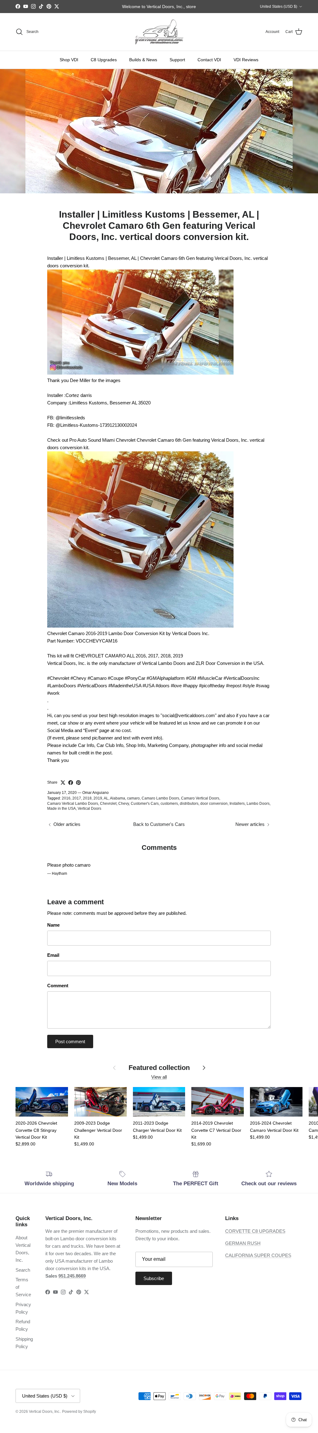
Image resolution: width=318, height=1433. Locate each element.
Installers (237, 803)
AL (106, 798)
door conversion (214, 803)
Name (53, 925)
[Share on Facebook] (70, 782)
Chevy (123, 803)
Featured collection (159, 1067)
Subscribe (153, 1278)
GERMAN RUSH (243, 1243)
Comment (57, 985)
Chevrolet (108, 803)
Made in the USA (61, 808)
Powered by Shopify (79, 1411)
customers (169, 803)
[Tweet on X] (63, 782)
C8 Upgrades (104, 59)
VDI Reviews (246, 59)
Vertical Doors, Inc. (44, 1411)
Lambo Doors (258, 803)
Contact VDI (209, 59)
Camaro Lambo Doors (160, 798)
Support (177, 59)
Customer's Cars (145, 803)
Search (23, 1270)
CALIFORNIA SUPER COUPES (258, 1255)
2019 (97, 798)
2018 (87, 798)
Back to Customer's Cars (159, 824)
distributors (189, 803)
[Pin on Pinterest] (78, 782)
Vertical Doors (89, 808)
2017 (76, 798)
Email (53, 955)
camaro (133, 798)
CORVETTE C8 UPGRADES (255, 1231)
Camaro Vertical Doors (200, 798)
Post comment (70, 1041)
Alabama (117, 798)
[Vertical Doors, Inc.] (159, 31)
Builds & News (143, 59)
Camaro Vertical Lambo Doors (72, 803)
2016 (66, 798)
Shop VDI (69, 59)
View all (159, 1077)
